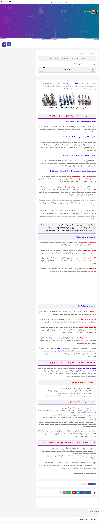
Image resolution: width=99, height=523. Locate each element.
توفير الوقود (82, 53)
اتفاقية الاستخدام (70, 2)
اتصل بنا (61, 2)
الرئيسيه (94, 2)
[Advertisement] (36, 19)
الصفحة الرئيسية (90, 53)
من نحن (53, 2)
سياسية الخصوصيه (83, 2)
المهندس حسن (80, 519)
